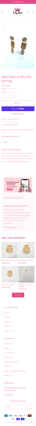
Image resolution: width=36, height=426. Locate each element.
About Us (7, 313)
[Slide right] (22, 72)
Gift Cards (7, 326)
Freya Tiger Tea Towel (8, 284)
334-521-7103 (8, 394)
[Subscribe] (30, 406)
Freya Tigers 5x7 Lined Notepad (25, 285)
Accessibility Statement (11, 362)
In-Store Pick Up (9, 353)
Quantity (4, 92)
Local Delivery (8, 357)
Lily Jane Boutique (15, 422)
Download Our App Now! (12, 198)
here (26, 161)
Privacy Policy (8, 366)
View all (18, 295)
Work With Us (8, 322)
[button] (2, 12)
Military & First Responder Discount (15, 371)
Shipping (4, 88)
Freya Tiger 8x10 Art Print (9, 260)
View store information (11, 124)
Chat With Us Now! (10, 227)
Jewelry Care (8, 375)
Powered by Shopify (23, 422)
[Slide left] (14, 72)
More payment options (18, 113)
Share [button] (5, 142)
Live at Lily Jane (9, 331)
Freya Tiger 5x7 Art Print (25, 260)
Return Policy (8, 344)
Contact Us (7, 317)
